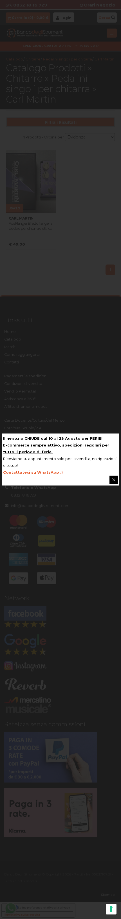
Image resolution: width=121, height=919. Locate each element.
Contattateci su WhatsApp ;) (33, 472)
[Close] (113, 480)
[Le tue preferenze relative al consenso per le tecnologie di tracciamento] (111, 909)
